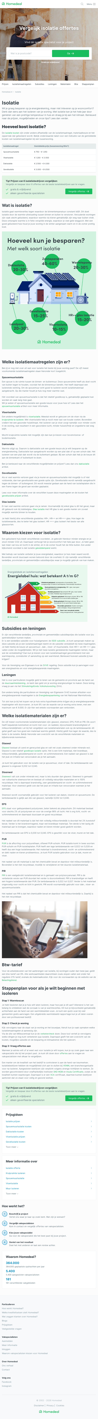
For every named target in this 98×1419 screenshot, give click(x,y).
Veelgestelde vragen (12, 1329)
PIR (3, 875)
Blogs (4, 1320)
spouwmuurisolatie (11, 406)
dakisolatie (84, 463)
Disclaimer (39, 1405)
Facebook (6, 1382)
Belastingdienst (9, 980)
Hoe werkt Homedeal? (12, 1308)
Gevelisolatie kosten (15, 1141)
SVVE (45, 665)
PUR (4, 843)
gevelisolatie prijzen (11, 495)
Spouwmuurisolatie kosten (18, 1126)
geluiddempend (42, 548)
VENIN (66, 1065)
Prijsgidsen (7, 1324)
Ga (68, 53)
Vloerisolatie (12, 1183)
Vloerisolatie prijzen (15, 1136)
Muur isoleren (12, 1188)
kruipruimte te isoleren (13, 419)
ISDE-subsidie (58, 640)
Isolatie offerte (13, 1168)
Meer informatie (9, 1345)
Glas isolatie (39, 509)
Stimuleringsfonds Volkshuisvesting (39, 686)
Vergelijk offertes (76, 191)
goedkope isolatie (32, 750)
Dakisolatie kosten (15, 1131)
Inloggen (6, 1349)
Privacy (50, 1405)
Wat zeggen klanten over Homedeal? (20, 1316)
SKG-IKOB (58, 1071)
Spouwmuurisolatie (15, 1178)
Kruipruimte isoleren (15, 1173)
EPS (4, 808)
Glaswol (6, 747)
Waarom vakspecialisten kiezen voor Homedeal (25, 1353)
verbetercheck (47, 1033)
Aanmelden (7, 1341)
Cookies (60, 1405)
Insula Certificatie (74, 1071)
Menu (89, 4)
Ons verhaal (7, 1365)
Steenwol (6, 776)
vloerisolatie (34, 416)
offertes (64, 1053)
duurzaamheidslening (15, 683)
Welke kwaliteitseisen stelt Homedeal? (20, 1312)
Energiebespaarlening (49, 695)
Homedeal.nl (7, 92)
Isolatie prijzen (13, 1121)
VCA (52, 1074)
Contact (6, 1369)
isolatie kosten (12, 133)
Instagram (6, 1386)
